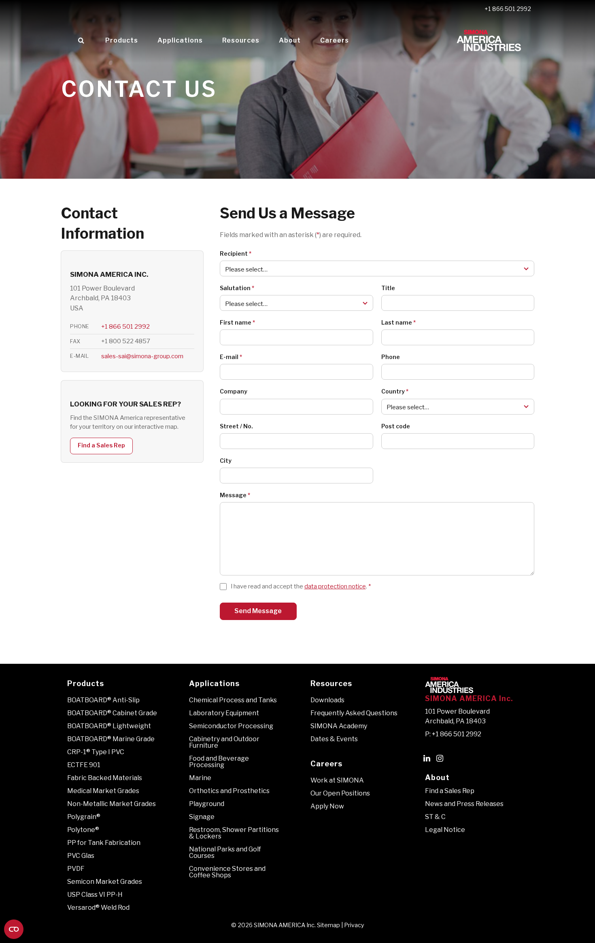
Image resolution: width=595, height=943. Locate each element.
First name (237, 322)
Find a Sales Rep (101, 445)
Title (388, 287)
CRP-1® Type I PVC (95, 752)
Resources (240, 40)
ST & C (435, 817)
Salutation (237, 287)
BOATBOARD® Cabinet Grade (112, 713)
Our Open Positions (340, 793)
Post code (395, 426)
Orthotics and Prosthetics (229, 791)
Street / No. (236, 426)
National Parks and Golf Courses (225, 852)
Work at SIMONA (337, 780)
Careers (334, 40)
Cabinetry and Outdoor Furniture (224, 742)
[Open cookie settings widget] (13, 929)
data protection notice (335, 586)
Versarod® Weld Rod (98, 907)
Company (233, 391)
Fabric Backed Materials (104, 778)
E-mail (231, 356)
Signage (202, 817)
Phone (390, 356)
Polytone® (83, 830)
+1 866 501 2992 (507, 9)
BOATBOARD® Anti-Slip (103, 700)
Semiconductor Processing (231, 726)
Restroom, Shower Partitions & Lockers (234, 833)
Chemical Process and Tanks (233, 700)
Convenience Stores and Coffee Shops (227, 872)
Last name (398, 322)
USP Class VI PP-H (95, 894)
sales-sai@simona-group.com (142, 356)
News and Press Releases (464, 804)
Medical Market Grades (103, 791)
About (290, 40)
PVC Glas (80, 856)
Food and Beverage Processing (219, 762)
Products (121, 40)
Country (394, 391)
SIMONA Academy (338, 726)
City (226, 460)
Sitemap (328, 925)
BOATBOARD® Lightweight (109, 726)
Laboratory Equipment (224, 713)
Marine (200, 778)
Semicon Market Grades (104, 881)
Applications (180, 40)
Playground (206, 804)
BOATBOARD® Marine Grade (111, 739)
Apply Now (327, 806)
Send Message (258, 611)
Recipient (235, 253)
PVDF (76, 868)
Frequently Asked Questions (353, 713)
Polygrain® (83, 817)
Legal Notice (445, 830)
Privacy (354, 925)
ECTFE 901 (83, 765)
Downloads (327, 700)
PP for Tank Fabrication (103, 843)
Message (235, 495)
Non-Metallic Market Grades (111, 804)
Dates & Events (334, 739)
